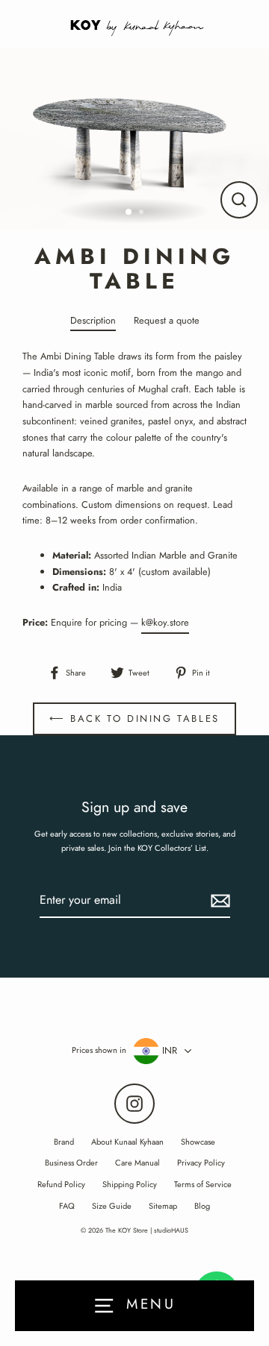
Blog (202, 1206)
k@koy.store (165, 622)
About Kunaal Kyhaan (127, 1142)
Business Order (71, 1163)
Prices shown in (99, 1050)
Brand (64, 1142)
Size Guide (112, 1206)
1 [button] (129, 212)
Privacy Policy (201, 1163)
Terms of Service (203, 1184)
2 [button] (142, 213)
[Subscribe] (218, 900)
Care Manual (137, 1163)
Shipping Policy (129, 1184)
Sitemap (163, 1206)
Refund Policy (61, 1184)
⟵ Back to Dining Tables (134, 718)
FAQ (67, 1206)
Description (93, 320)
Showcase (198, 1142)
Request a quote (167, 320)
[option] (134, 139)
